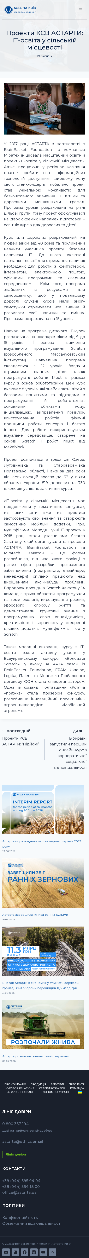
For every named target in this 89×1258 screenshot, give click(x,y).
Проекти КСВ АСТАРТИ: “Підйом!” (21, 738)
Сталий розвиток (52, 1088)
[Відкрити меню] (80, 9)
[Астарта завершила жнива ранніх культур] (43, 882)
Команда (77, 1088)
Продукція (38, 1084)
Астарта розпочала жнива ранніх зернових (36, 1056)
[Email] (6, 1252)
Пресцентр (76, 1084)
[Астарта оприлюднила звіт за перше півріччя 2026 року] (43, 809)
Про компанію (15, 1084)
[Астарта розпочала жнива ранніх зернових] (43, 1024)
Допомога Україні (56, 1092)
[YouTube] (43, 1252)
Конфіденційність (20, 1217)
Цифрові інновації (20, 1092)
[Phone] (15, 1252)
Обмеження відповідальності (31, 1223)
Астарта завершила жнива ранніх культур (35, 915)
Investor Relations (19, 1088)
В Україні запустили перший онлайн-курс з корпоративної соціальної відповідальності (68, 749)
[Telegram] (52, 1252)
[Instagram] (34, 1252)
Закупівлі (57, 1084)
